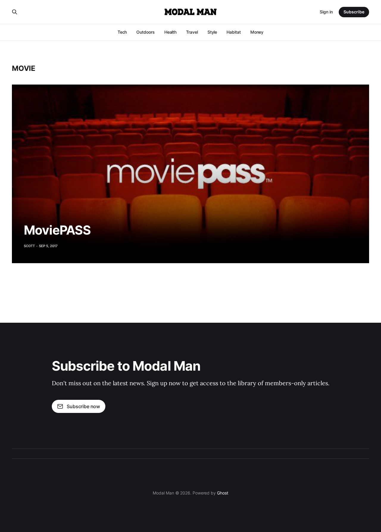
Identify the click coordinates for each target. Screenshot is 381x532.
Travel (192, 32)
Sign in (326, 11)
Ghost (222, 492)
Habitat (234, 32)
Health (170, 32)
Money (257, 32)
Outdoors (145, 32)
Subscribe (353, 11)
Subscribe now (83, 406)
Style (212, 32)
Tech (122, 32)
